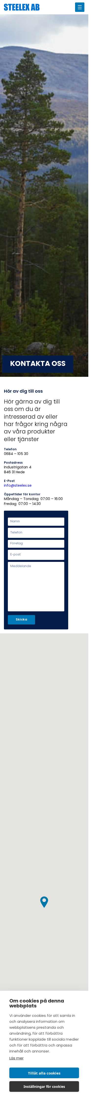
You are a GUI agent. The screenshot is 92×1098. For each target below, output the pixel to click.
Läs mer (16, 1058)
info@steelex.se (18, 486)
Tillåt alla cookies (44, 1073)
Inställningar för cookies (44, 1086)
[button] (44, 902)
